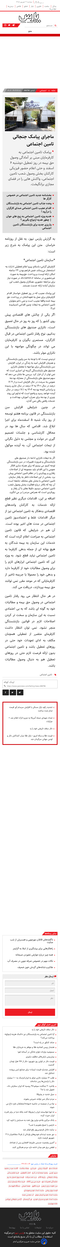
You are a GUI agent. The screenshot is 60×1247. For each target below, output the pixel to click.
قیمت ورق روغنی (51, 1190)
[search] (56, 25)
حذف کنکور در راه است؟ (44, 1042)
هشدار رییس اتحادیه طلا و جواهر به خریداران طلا (33, 1047)
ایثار (32, 6)
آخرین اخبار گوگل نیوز (46, 1024)
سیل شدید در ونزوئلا (45, 1094)
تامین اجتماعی (46, 674)
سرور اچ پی (53, 1172)
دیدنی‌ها (11, 6)
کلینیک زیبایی (43, 1168)
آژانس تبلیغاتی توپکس (13, 1199)
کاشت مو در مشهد (11, 1168)
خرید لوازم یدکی (13, 1172)
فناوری (39, 6)
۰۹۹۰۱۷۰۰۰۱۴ (25, 1163)
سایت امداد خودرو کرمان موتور (46, 1194)
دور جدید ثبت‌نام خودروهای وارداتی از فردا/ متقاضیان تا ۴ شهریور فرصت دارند (30, 1136)
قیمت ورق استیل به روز (15, 1177)
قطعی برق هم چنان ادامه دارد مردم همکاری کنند (33, 1147)
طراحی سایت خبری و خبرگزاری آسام (26, 1241)
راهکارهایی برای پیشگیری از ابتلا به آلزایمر (33, 948)
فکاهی (18, 6)
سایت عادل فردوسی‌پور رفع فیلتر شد (38, 1129)
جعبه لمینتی (26, 1186)
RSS (31, 1224)
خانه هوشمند (53, 1203)
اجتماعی (43, 90)
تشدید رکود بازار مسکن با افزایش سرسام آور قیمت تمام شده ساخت (30, 709)
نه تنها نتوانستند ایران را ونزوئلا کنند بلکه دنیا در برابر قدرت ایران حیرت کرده (29, 1113)
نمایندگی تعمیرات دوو (50, 1181)
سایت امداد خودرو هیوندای (34, 1190)
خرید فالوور (36, 1186)
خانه (53, 90)
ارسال (30, 1012)
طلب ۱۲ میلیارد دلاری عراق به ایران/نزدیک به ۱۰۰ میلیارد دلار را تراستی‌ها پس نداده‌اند (30, 1079)
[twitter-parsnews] (9, 25)
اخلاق (26, 6)
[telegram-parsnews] (13, 25)
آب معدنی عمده (28, 1194)
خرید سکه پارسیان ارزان (16, 1181)
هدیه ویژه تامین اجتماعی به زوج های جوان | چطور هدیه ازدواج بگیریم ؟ (28, 218)
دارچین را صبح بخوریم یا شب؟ (41, 1125)
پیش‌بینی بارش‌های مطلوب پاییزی (40, 1056)
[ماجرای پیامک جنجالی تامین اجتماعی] (20, 692)
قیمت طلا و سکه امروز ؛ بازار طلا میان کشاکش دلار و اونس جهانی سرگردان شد (29, 737)
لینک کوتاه (9, 682)
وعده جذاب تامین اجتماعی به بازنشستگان (28, 203)
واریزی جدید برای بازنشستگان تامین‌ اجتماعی (32, 226)
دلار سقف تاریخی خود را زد (41, 728)
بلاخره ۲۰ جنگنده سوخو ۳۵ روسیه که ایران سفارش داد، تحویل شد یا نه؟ (30, 1087)
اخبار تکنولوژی (25, 1172)
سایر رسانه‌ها (50, 933)
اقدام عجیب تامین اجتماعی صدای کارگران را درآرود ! (29, 209)
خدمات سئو (53, 1168)
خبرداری (33, 1168)
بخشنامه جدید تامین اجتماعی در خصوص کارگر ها (29, 197)
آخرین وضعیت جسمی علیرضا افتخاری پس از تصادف (32, 1142)
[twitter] (13, 692)
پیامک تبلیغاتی (52, 1177)
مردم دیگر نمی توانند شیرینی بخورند (39, 1099)
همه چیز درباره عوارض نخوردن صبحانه (34, 955)
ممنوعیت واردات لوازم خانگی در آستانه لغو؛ (36, 1052)
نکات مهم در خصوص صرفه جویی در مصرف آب (30, 961)
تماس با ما (25, 1227)
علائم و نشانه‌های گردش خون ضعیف (35, 967)
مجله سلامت (24, 1168)
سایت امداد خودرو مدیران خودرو (45, 1199)
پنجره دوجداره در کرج (40, 1172)
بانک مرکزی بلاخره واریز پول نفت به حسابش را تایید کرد (30, 1120)
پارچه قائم (42, 1177)
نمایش (53, 1156)
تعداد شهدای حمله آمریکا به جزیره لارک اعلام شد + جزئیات (30, 719)
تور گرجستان (27, 1199)
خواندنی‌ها (53, 9)
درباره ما (49, 1227)
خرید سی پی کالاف (33, 1181)
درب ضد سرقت (31, 1177)
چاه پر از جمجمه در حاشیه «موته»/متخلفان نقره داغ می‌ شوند (30, 1105)
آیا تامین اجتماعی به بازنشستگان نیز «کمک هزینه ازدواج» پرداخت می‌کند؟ (29, 1036)
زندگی (54, 6)
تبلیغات (38, 1227)
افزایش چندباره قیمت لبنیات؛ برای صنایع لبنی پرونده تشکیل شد (31, 1071)
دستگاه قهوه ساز (14, 1186)
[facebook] (5, 692)
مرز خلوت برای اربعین (49, 1186)
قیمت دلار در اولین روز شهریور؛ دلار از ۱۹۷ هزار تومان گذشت (32, 1063)
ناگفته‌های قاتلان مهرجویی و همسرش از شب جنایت (31, 941)
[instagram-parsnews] (5, 25)
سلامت (47, 6)
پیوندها (12, 1227)
